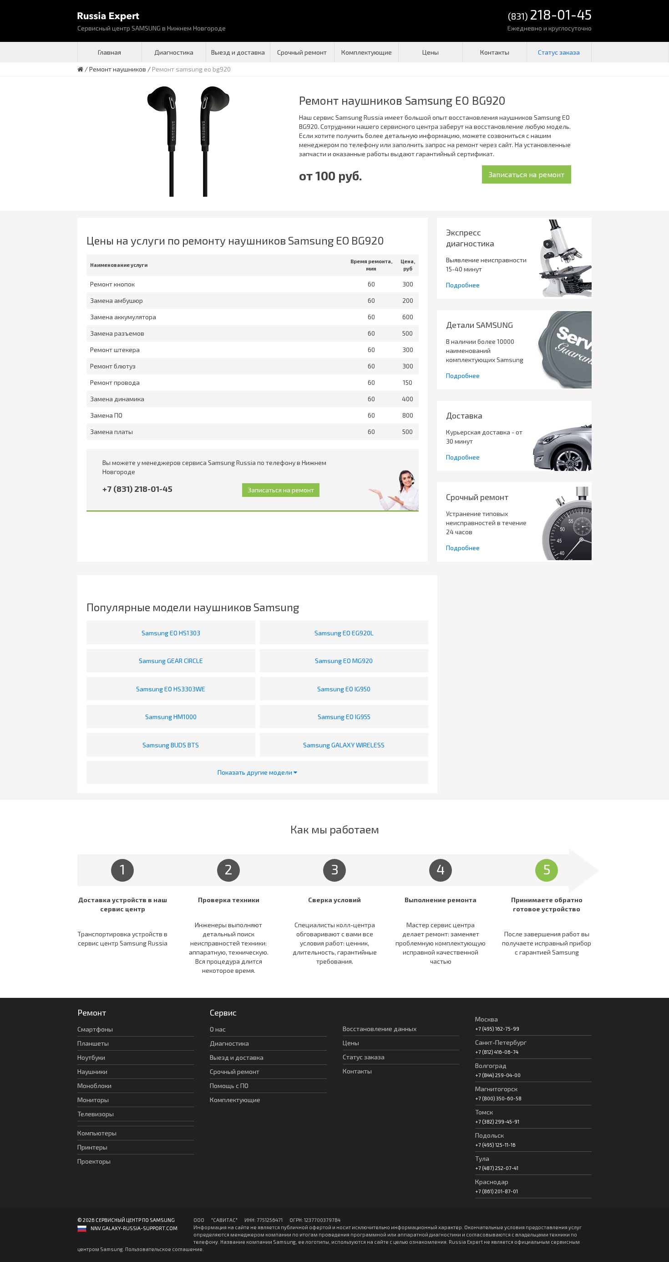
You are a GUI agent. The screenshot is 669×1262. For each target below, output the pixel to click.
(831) (550, 15)
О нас (218, 1029)
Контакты (494, 52)
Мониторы (93, 1100)
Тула (482, 1158)
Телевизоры (95, 1114)
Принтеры (92, 1147)
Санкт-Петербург (501, 1042)
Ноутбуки (91, 1057)
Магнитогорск (496, 1089)
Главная (109, 52)
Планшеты (93, 1043)
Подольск (489, 1135)
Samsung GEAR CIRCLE (171, 660)
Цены (430, 52)
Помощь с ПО (229, 1085)
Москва (486, 1019)
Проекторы (94, 1161)
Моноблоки (94, 1085)
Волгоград (491, 1065)
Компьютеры (97, 1133)
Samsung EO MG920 (344, 660)
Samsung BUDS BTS (170, 745)
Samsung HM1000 (171, 716)
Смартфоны (95, 1029)
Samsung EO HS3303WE (170, 689)
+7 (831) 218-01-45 (137, 489)
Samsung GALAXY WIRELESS (344, 745)
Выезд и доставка (238, 52)
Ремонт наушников (117, 69)
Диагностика (173, 52)
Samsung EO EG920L (344, 633)
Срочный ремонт (302, 52)
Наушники (92, 1071)
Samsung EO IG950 (343, 689)
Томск (484, 1112)
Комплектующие (366, 52)
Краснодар (491, 1181)
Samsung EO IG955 (344, 716)
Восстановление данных (379, 1028)
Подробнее (463, 285)
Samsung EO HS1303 (171, 633)
